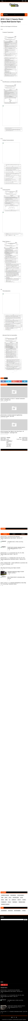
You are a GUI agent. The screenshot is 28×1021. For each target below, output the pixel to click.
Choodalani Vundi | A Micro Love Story (15, 541)
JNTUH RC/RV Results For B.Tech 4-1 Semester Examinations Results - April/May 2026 (13, 399)
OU (9, 899)
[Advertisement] (14, 10)
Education (10, 910)
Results (19, 899)
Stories (24, 899)
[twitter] (24, 1)
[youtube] (25, 1)
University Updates (5, 904)
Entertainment (21, 895)
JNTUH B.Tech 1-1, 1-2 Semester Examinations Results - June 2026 (14, 1011)
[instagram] (26, 1)
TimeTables (14, 902)
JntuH (6, 378)
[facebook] (22, 1)
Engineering (13, 895)
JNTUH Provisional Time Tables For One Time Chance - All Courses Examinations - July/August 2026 (12, 432)
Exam (2, 897)
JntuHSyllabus (16, 897)
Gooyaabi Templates (22, 1019)
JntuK (21, 897)
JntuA (6, 897)
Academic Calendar (5, 895)
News (6, 899)
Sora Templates (9, 1019)
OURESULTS (14, 899)
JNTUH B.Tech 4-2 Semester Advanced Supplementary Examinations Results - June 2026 (11, 415)
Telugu (9, 902)
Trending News (22, 902)
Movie (2, 899)
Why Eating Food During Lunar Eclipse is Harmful (10, 567)
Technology (3, 902)
